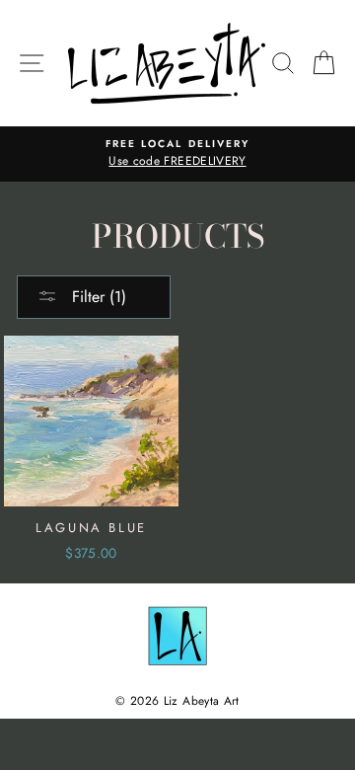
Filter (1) (96, 296)
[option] (177, 154)
